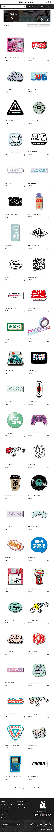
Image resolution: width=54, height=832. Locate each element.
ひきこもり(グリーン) (9, 402)
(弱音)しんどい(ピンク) (9, 682)
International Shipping (23, 807)
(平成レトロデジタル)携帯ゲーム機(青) (13, 776)
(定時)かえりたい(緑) (32, 526)
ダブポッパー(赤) (8, 464)
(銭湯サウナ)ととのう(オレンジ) (11, 714)
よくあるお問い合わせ (22, 801)
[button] (3, 1)
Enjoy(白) (7, 277)
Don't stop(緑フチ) (32, 745)
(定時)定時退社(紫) (32, 183)
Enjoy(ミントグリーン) (9, 620)
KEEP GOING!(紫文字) (9, 89)
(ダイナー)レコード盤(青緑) (34, 495)
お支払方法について (6, 814)
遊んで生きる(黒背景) (33, 151)
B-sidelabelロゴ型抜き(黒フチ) (11, 214)
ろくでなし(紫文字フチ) (10, 526)
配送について (4, 817)
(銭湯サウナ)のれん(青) (33, 89)
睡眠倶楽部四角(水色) (9, 245)
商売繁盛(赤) (31, 58)
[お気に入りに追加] (24, 60)
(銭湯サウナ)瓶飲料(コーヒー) (34, 214)
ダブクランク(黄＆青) (33, 620)
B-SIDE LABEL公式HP (6, 804)
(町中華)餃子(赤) (8, 557)
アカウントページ (5, 807)
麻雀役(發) (7, 339)
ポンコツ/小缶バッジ (9, 433)
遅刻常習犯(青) (31, 557)
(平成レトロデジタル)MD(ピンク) (12, 57)
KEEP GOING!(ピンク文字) (10, 651)
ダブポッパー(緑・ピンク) (34, 714)
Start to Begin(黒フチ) (33, 277)
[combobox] (13, 6)
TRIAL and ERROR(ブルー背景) (11, 152)
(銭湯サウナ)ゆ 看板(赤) (33, 651)
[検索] (24, 6)
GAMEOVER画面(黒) (32, 370)
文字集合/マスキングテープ (34, 339)
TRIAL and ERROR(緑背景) (34, 683)
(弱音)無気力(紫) (8, 183)
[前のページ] (15, 787)
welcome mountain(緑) (33, 120)
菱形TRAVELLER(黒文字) (33, 245)
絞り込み (44, 26)
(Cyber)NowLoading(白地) (10, 308)
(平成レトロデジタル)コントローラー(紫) (37, 433)
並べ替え (32, 26)
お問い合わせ (20, 804)
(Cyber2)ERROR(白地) (33, 776)
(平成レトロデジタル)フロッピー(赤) (12, 589)
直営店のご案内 (5, 811)
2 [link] (23, 787)
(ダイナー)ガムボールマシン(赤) (35, 589)
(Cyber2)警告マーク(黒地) (10, 120)
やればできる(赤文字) (33, 308)
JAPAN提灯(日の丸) (32, 402)
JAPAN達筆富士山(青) (9, 370)
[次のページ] (38, 787)
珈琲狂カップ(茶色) (9, 495)
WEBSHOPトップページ (7, 801)
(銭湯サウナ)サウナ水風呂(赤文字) (12, 745)
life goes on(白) (31, 464)
